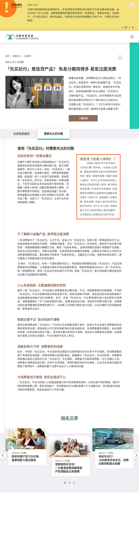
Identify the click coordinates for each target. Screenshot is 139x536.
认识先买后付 (21, 134)
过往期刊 (27, 56)
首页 (7, 56)
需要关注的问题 (53, 134)
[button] (122, 27)
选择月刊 (16, 56)
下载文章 (83, 118)
